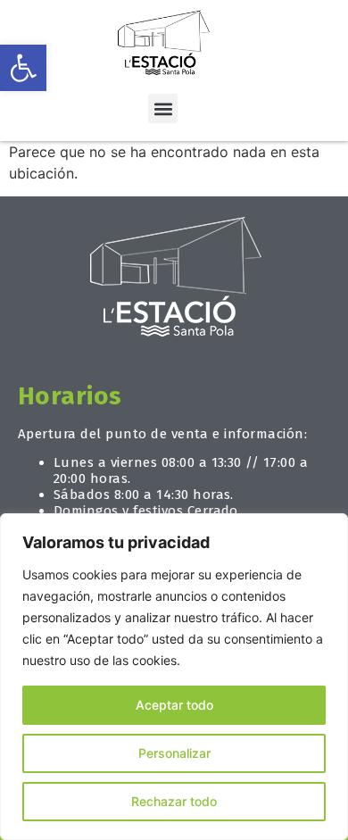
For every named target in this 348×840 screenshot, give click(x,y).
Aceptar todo (174, 704)
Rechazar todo (174, 801)
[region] (174, 676)
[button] (23, 68)
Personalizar (174, 753)
